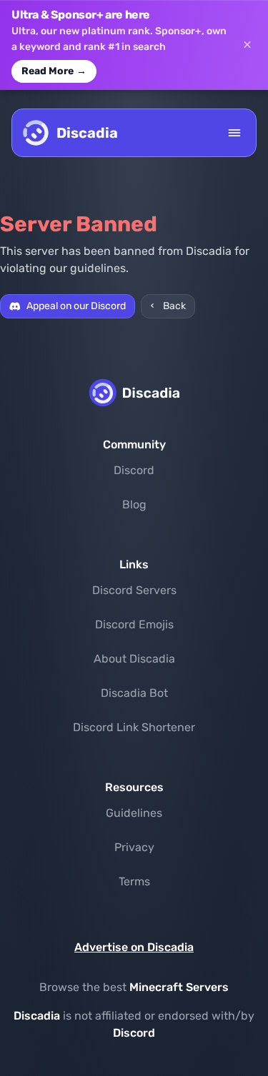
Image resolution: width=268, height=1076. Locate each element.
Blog (134, 504)
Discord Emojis (134, 624)
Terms (134, 881)
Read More (53, 71)
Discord (134, 470)
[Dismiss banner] (247, 45)
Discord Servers (134, 590)
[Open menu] (234, 133)
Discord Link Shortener (134, 727)
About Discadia (134, 658)
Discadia (37, 1015)
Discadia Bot (134, 693)
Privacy (134, 847)
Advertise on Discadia (134, 947)
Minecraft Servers (179, 987)
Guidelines (134, 813)
